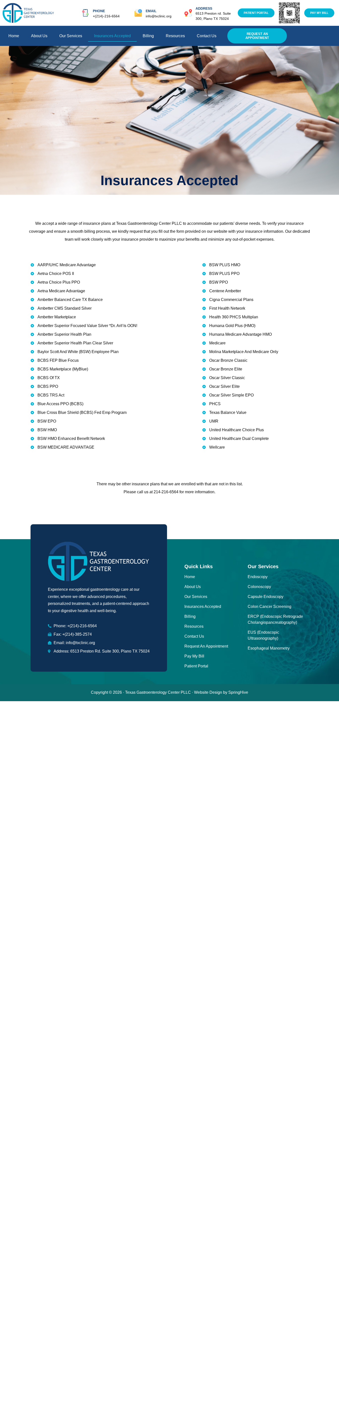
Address (204, 8)
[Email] (138, 13)
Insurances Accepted (112, 36)
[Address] (188, 13)
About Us (39, 36)
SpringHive (238, 692)
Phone (99, 11)
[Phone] (85, 13)
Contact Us (206, 36)
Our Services (70, 36)
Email (151, 11)
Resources (175, 36)
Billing (148, 36)
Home (13, 36)
